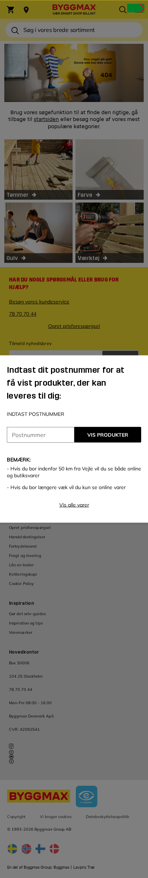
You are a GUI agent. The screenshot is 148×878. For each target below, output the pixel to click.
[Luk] (135, 8)
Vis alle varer (74, 505)
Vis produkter (107, 435)
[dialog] (74, 439)
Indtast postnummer (35, 414)
